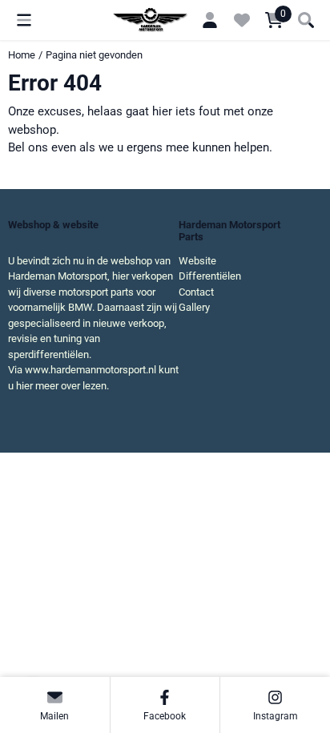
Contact (196, 292)
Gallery (194, 307)
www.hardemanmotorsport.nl (90, 370)
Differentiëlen (210, 276)
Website (197, 261)
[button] (24, 20)
